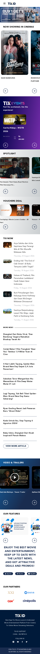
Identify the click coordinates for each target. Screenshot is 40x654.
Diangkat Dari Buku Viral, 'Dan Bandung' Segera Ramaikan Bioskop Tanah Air (18, 336)
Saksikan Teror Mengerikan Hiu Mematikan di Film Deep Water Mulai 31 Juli (18, 381)
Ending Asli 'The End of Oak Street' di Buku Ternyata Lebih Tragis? (24, 264)
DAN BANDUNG (8, 78)
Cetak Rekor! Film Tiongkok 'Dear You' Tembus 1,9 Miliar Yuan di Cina (19, 351)
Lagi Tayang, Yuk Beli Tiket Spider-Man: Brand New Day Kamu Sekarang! (19, 396)
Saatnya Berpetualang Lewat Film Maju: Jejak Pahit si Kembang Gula (24, 313)
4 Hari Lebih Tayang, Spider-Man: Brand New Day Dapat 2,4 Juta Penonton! (19, 366)
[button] (5, 91)
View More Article (16, 446)
